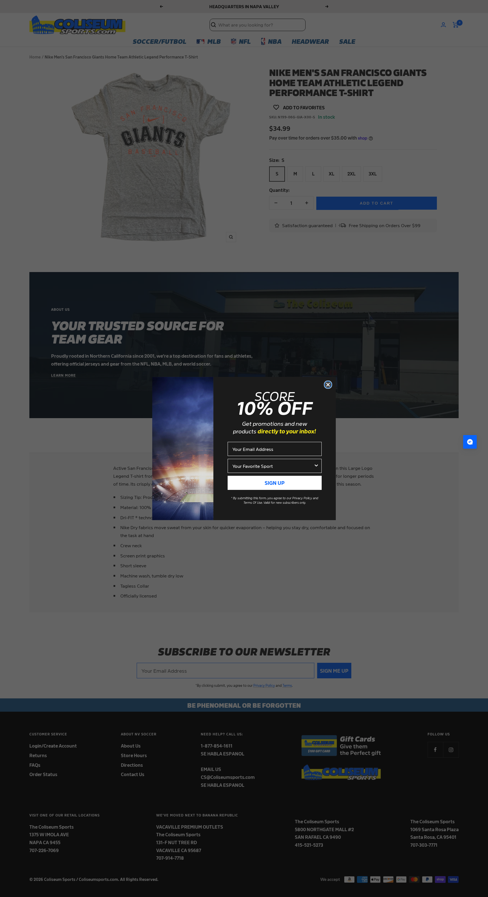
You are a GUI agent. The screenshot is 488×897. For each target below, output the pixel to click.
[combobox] (272, 466)
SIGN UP (275, 482)
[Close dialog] (328, 384)
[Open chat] (470, 442)
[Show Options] (316, 466)
